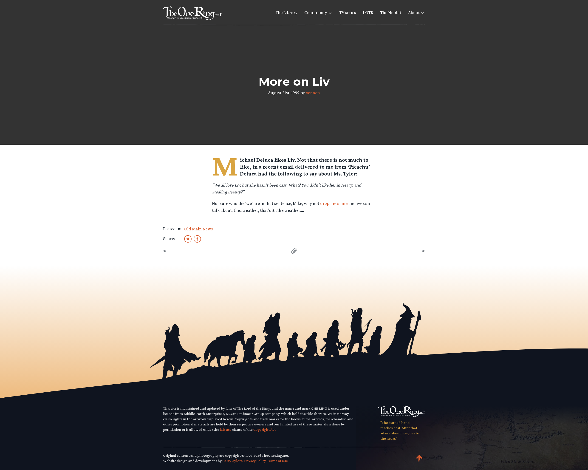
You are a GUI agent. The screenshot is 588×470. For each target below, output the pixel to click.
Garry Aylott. (232, 461)
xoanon (313, 92)
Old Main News (198, 228)
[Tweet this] (188, 238)
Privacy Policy (255, 461)
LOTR (368, 12)
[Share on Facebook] (197, 238)
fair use (226, 429)
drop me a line (334, 203)
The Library (286, 12)
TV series (347, 12)
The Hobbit (390, 12)
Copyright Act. (264, 429)
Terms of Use (277, 461)
